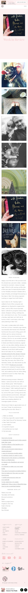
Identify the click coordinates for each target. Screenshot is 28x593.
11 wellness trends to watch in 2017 (12, 455)
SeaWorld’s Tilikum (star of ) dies (14, 484)
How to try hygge (7, 438)
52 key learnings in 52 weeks (10, 482)
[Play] (22, 590)
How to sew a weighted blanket (11, 486)
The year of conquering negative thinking (14, 471)
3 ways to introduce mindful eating (12, 453)
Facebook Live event (16, 365)
